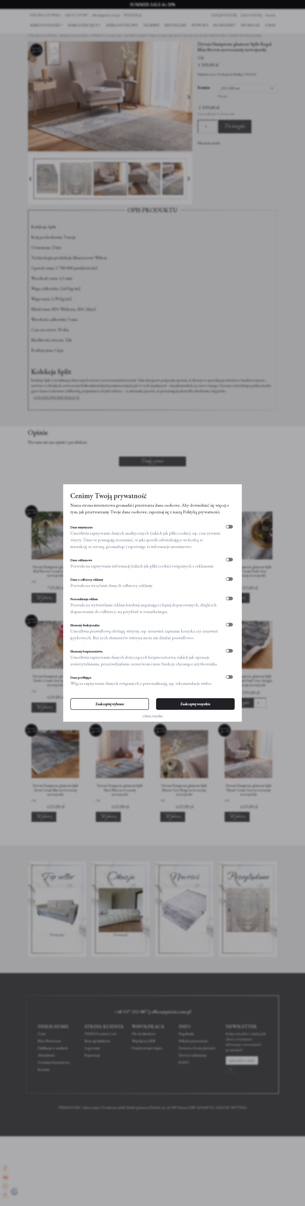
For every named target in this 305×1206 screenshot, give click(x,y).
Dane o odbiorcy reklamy (86, 580)
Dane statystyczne (81, 527)
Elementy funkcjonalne (85, 625)
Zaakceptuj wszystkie (195, 704)
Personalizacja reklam (84, 599)
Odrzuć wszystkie (152, 716)
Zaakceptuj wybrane (110, 704)
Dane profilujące (80, 677)
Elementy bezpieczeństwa (86, 651)
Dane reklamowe (81, 560)
